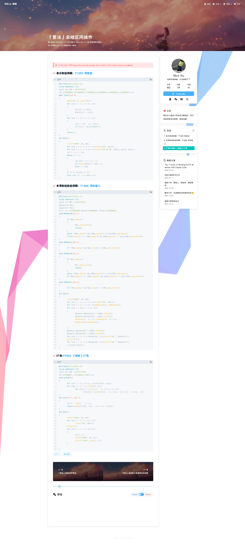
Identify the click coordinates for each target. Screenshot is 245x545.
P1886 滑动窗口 (90, 185)
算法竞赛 (67, 454)
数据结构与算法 (96, 42)
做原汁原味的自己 (172, 201)
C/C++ (57, 454)
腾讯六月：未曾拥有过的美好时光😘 (179, 193)
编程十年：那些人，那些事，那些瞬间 (179, 183)
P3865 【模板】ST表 (76, 355)
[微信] (175, 99)
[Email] (181, 99)
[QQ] (170, 99)
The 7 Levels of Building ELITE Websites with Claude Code (179, 165)
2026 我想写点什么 (172, 175)
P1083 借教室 (83, 73)
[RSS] (187, 99)
